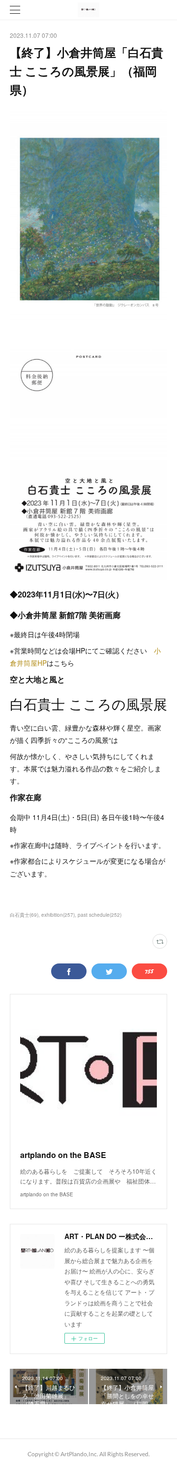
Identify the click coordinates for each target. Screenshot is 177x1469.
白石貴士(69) (24, 914)
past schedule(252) (99, 914)
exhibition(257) (58, 914)
